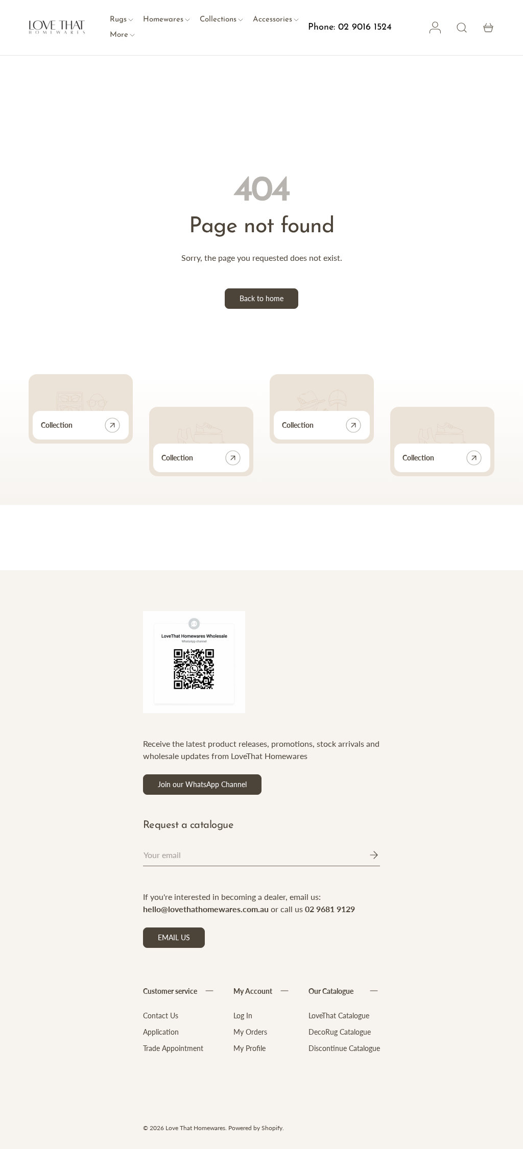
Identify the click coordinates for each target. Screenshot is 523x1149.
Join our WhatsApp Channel (202, 784)
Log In (242, 1015)
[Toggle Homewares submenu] (187, 20)
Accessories (272, 19)
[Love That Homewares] (57, 27)
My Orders (250, 1032)
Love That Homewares (195, 1128)
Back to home (261, 298)
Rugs (118, 19)
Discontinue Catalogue (344, 1048)
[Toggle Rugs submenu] (131, 20)
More (119, 35)
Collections (218, 19)
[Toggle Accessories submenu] (296, 20)
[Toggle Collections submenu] (240, 20)
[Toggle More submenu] (132, 35)
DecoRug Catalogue (339, 1032)
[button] (488, 27)
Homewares (163, 19)
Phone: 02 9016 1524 (350, 27)
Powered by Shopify (255, 1128)
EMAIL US (174, 937)
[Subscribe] (366, 855)
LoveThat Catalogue (338, 1015)
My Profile (249, 1048)
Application (161, 1032)
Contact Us (160, 1015)
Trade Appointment (173, 1048)
